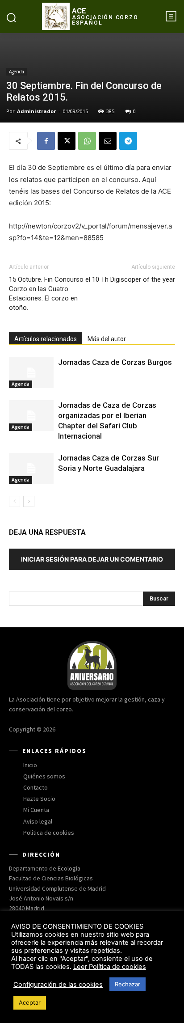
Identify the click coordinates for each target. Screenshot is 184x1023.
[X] (66, 141)
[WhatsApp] (87, 141)
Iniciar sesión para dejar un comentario (92, 559)
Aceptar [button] (30, 1002)
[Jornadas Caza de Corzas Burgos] (31, 372)
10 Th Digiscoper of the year (133, 279)
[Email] (108, 141)
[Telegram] (128, 141)
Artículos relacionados (45, 338)
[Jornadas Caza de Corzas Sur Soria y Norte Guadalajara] (31, 468)
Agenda (16, 71)
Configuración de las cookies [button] (58, 985)
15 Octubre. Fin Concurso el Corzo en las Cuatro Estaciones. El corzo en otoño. (49, 293)
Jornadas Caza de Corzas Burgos (115, 362)
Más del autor (107, 338)
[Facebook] (46, 141)
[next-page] (28, 501)
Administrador (36, 111)
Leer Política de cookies (109, 967)
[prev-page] (14, 501)
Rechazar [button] (127, 984)
